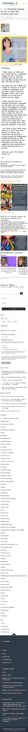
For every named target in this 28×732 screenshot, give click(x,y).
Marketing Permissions (7, 339)
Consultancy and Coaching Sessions (13, 682)
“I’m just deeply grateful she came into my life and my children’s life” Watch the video (8, 271)
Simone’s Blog (7, 675)
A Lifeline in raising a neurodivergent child (12, 380)
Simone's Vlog (5, 584)
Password (4, 303)
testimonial (5, 278)
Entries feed (5, 626)
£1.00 (4, 321)
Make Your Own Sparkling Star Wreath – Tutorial (14, 377)
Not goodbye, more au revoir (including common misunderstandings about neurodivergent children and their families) (14, 373)
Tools (3, 604)
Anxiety (3, 427)
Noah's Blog (5, 538)
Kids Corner (5, 515)
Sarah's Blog (5, 573)
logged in (10, 287)
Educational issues (6, 470)
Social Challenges (6, 590)
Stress (3, 593)
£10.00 (9, 321)
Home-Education (6, 495)
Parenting (4, 550)
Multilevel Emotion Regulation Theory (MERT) (13, 530)
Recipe (3, 567)
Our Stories (4, 541)
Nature (3, 532)
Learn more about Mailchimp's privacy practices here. (13, 359)
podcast (4, 558)
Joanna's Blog (5, 507)
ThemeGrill (6, 730)
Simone (15, 34)
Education (4, 467)
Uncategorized (5, 610)
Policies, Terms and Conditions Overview (14, 690)
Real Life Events (6, 564)
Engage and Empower (7, 475)
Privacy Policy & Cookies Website (12, 693)
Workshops (4, 615)
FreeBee (9, 231)
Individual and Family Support (9, 498)
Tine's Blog (4, 601)
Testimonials (9, 17)
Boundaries (4, 435)
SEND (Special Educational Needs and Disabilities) (14, 575)
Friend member (18, 231)
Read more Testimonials (7, 64)
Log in (3, 623)
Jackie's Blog (5, 504)
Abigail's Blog (5, 421)
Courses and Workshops (7, 452)
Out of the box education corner (9, 544)
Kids (3, 510)
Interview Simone (6, 501)
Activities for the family (7, 424)
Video (3, 613)
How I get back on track (18, 396)
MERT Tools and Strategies (8, 527)
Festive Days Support (7, 478)
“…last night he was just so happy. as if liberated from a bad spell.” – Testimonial (14, 719)
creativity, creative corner (8, 461)
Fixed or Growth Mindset (8, 481)
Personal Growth (6, 277)
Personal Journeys (15, 277)
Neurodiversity (5, 535)
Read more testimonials (7, 212)
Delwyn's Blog (5, 464)
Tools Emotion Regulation (8, 607)
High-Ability (5, 492)
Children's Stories (6, 444)
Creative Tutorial (6, 458)
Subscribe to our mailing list (8, 334)
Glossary (4, 484)
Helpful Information (6, 490)
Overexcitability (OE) (7, 547)
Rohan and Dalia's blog (7, 570)
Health (3, 487)
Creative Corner (6, 455)
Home (4, 672)
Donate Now (4, 325)
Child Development (6, 441)
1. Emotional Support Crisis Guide (10, 418)
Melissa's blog (5, 521)
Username (4, 298)
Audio (3, 432)
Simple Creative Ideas (7, 587)
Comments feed (5, 629)
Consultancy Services (7, 450)
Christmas (4, 447)
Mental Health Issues (7, 524)
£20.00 (15, 321)
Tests (3, 598)
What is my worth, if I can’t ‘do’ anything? (16, 403)
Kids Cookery (5, 512)
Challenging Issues (6, 438)
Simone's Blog (5, 581)
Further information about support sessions (11, 182)
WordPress (21, 730)
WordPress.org (5, 632)
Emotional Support (6, 472)
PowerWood (5, 561)
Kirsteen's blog (5, 518)
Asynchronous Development (8, 429)
